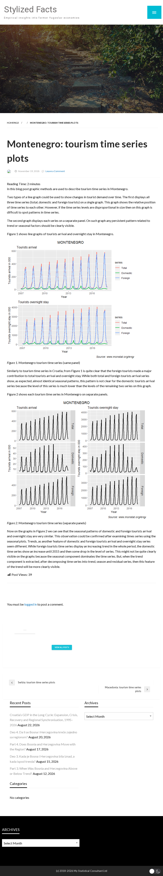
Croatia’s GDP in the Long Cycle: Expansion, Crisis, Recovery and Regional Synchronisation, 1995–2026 (44, 720)
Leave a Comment (55, 171)
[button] (155, 871)
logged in (30, 604)
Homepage (13, 122)
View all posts (62, 647)
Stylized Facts (30, 9)
